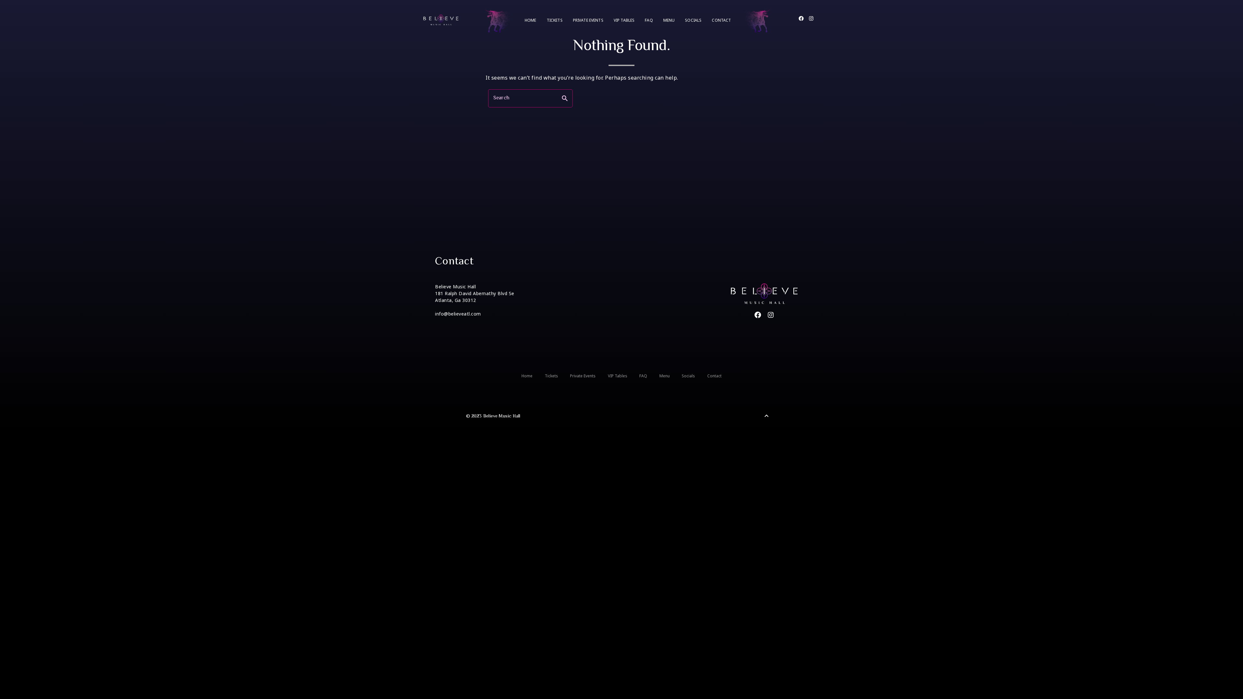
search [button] (565, 98)
